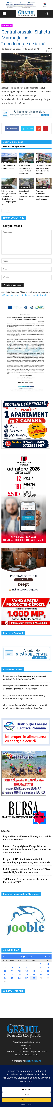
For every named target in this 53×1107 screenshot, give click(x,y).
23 (48, 974)
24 (5, 978)
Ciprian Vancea (13, 49)
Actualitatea (7, 25)
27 (26, 978)
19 (19, 974)
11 (12, 970)
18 (12, 974)
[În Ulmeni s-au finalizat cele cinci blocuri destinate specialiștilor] (26, 158)
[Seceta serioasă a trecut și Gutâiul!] (9, 158)
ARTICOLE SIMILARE (13, 142)
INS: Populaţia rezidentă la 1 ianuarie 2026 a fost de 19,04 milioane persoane (26, 871)
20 (26, 974)
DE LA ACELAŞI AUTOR (14, 146)
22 (41, 974)
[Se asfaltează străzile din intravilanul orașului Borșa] (26, 183)
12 (19, 970)
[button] (48, 14)
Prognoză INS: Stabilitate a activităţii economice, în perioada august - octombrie (26, 861)
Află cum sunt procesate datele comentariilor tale (24, 295)
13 (26, 970)
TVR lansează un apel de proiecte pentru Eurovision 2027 (25, 881)
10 (5, 970)
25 (12, 978)
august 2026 (27, 956)
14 (34, 970)
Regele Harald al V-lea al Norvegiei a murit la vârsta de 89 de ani (27, 838)
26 (19, 978)
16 (48, 970)
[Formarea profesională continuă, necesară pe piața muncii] (44, 183)
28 (34, 978)
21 (34, 974)
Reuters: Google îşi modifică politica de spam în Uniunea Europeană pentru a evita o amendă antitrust (27, 849)
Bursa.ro (5, 831)
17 (5, 974)
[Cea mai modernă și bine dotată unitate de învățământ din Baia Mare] (44, 158)
